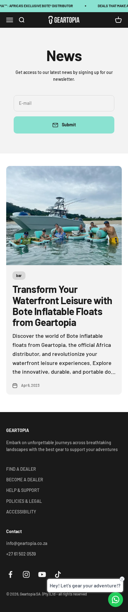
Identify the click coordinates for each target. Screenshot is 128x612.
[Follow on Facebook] (10, 574)
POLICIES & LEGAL (24, 501)
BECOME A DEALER (24, 479)
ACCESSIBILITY (21, 511)
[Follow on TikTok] (58, 574)
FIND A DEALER (21, 469)
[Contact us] (115, 599)
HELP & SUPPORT (22, 490)
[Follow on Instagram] (26, 574)
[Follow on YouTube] (42, 574)
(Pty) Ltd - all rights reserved (64, 594)
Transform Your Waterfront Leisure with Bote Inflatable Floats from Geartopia (62, 305)
